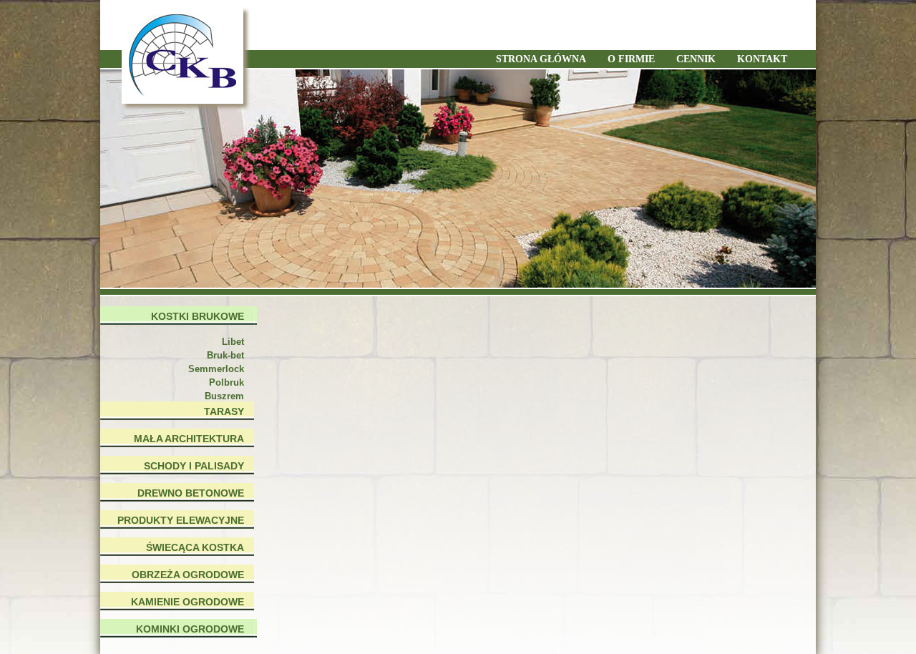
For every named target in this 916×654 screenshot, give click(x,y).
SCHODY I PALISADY (194, 466)
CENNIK (696, 59)
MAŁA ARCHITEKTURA (189, 438)
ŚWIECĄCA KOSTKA (195, 547)
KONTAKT (762, 59)
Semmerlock (216, 368)
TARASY (224, 411)
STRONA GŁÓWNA (541, 59)
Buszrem (224, 396)
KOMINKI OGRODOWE (190, 629)
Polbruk (226, 382)
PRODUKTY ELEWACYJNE (180, 520)
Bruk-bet (225, 355)
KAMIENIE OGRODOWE (187, 601)
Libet (233, 341)
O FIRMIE (631, 59)
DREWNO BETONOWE (190, 493)
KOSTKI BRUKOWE (197, 316)
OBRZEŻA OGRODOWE (188, 574)
